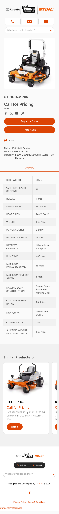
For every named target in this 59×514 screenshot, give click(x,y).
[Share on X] (11, 113)
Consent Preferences (11, 508)
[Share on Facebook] (5, 113)
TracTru (39, 484)
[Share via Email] (16, 113)
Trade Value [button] (29, 129)
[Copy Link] (22, 113)
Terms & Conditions (37, 502)
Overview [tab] (29, 168)
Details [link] (14, 426)
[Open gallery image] (29, 63)
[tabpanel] (29, 64)
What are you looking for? (21, 30)
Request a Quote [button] (29, 121)
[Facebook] (29, 493)
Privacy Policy (19, 502)
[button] (13, 21)
